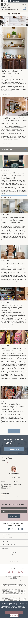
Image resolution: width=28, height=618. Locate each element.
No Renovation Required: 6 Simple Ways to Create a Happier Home (11, 73)
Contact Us (6, 534)
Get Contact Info (14, 9)
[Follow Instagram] (15, 529)
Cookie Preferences (14, 561)
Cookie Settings (14, 615)
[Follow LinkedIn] (22, 529)
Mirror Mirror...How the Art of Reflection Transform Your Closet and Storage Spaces (14, 120)
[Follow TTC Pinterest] (12, 572)
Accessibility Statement (14, 556)
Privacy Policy (14, 552)
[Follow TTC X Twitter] (22, 572)
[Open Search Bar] (23, 4)
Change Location (6, 9)
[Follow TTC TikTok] (15, 572)
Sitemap (14, 554)
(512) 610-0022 (14, 477)
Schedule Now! (14, 449)
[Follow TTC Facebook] (6, 572)
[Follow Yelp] (18, 529)
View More (14, 431)
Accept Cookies (9, 612)
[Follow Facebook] (12, 529)
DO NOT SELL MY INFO (14, 559)
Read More (4, 490)
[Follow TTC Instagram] (9, 572)
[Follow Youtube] (5, 529)
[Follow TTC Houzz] (18, 572)
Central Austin (6, 7)
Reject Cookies (18, 612)
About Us (5, 541)
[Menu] (26, 4)
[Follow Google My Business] (9, 529)
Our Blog (5, 548)
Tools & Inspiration (8, 545)
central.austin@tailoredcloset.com (14, 475)
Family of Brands (7, 538)
